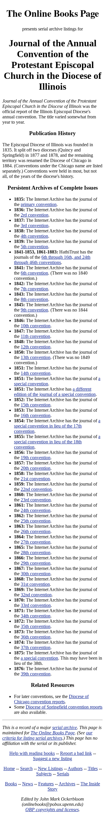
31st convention (35, 584)
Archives (67, 783)
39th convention (35, 673)
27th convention (35, 541)
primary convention (39, 204)
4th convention (34, 236)
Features (46, 783)
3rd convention (34, 225)
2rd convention (34, 214)
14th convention (35, 373)
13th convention (35, 357)
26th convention (35, 531)
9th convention (34, 309)
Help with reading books (32, 753)
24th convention (35, 510)
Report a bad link (76, 753)
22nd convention (36, 489)
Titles (93, 768)
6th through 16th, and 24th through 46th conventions (52, 260)
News (27, 783)
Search (26, 768)
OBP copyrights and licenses (52, 809)
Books (11, 783)
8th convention (34, 299)
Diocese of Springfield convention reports (64, 706)
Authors (75, 768)
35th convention (35, 626)
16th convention (35, 415)
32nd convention (36, 594)
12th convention (35, 346)
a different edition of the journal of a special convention (55, 392)
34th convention (35, 615)
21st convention (35, 478)
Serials (63, 773)
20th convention (35, 468)
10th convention (35, 325)
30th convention (35, 573)
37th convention (35, 647)
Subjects (44, 773)
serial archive (64, 727)
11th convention (35, 336)
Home (9, 768)
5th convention (34, 246)
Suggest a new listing (52, 758)
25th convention (35, 520)
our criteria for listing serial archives (47, 735)
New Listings (50, 768)
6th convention (34, 272)
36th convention (35, 636)
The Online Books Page (52, 13)
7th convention (34, 288)
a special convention (39, 658)
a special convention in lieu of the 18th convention (57, 442)
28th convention (35, 552)
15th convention (35, 404)
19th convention (35, 457)
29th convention (35, 563)
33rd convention (36, 605)
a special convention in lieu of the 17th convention (57, 426)
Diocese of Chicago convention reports (51, 699)
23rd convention (36, 499)
